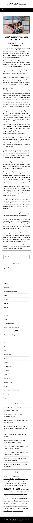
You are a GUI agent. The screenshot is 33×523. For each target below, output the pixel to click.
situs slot (25, 498)
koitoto (8, 488)
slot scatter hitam (21, 503)
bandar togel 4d (22, 476)
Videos (6, 386)
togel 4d (13, 508)
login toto (25, 491)
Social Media (7, 366)
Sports (5, 374)
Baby (5, 276)
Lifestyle (6, 343)
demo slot (12, 481)
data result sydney (24, 479)
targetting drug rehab (16, 506)
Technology (7, 378)
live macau (23, 489)
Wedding (6, 394)
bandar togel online (9, 479)
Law (5, 339)
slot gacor (13, 504)
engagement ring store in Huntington (14, 483)
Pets (5, 350)
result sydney (18, 496)
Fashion (6, 299)
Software (6, 370)
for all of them (13, 485)
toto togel (10, 511)
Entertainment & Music (10, 291)
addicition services (8, 476)
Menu (29, 9)
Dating (6, 283)
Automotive (7, 272)
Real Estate (7, 358)
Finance (6, 307)
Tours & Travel (8, 382)
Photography (7, 354)
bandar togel (15, 476)
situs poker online (17, 498)
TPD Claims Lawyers (18, 511)
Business (6, 280)
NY (28, 491)
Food (5, 311)
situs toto (17, 501)
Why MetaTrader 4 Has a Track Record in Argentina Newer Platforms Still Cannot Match (16, 428)
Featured (6, 303)
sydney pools (8, 506)
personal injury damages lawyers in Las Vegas (13, 494)
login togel (20, 491)
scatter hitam (9, 498)
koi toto (16, 488)
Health (5, 319)
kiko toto (25, 485)
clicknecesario (16, 45)
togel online (20, 508)
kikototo (19, 485)
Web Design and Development (12, 390)
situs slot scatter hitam (8, 501)
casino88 (17, 479)
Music (5, 346)
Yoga (5, 398)
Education (6, 287)
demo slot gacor (18, 481)
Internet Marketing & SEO (11, 331)
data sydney (6, 481)
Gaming (6, 315)
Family (5, 295)
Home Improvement (9, 323)
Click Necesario (16, 3)
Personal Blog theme (16, 520)
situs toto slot (23, 501)
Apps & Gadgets (8, 268)
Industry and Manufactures (11, 327)
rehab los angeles (11, 496)
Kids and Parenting (9, 335)
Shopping (6, 362)
